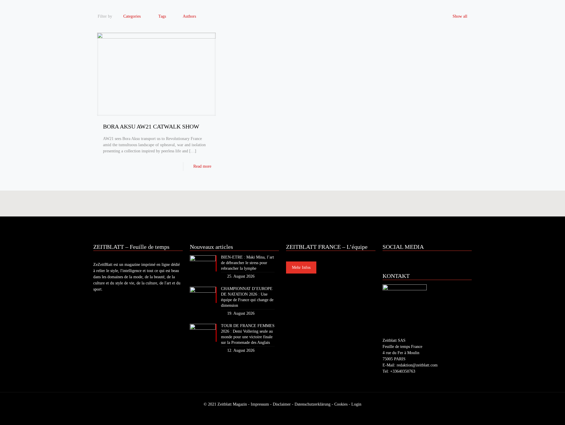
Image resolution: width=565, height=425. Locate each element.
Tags (162, 16)
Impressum (260, 404)
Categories (132, 16)
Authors (189, 16)
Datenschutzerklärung (312, 404)
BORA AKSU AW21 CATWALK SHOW (151, 126)
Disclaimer (282, 404)
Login (356, 404)
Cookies (341, 404)
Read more (202, 166)
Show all (460, 16)
